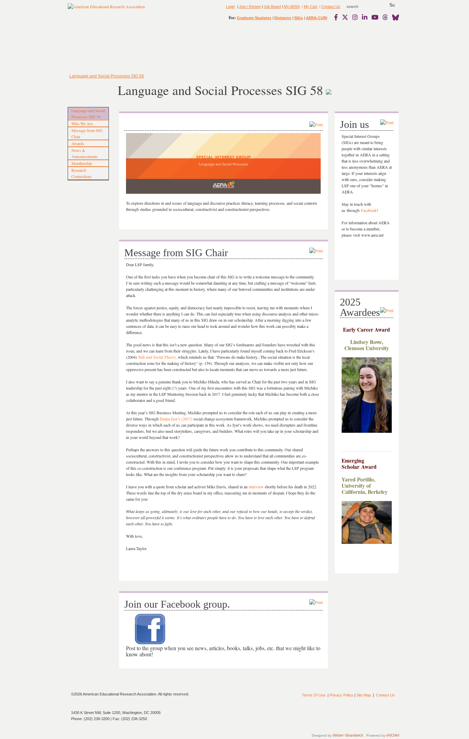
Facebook (369, 210)
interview (256, 486)
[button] (391, 5)
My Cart (310, 6)
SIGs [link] (298, 18)
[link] (337, 17)
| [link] (302, 6)
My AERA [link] (292, 6)
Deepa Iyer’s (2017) (176, 418)
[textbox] (359, 6)
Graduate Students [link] (254, 18)
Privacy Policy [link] (341, 695)
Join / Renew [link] (250, 6)
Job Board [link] (272, 6)
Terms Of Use (313, 695)
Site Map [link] (363, 695)
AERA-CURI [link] (316, 18)
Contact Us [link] (330, 6)
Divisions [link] (282, 18)
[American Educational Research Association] (106, 9)
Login (230, 6)
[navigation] (87, 48)
